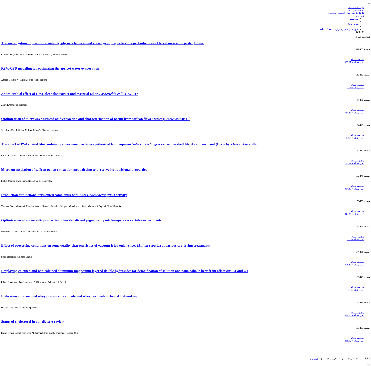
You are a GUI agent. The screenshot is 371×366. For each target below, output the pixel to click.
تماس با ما (353, 24)
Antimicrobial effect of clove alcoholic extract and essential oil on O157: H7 (69, 94)
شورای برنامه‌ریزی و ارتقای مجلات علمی (338, 29)
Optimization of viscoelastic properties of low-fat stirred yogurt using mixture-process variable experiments (81, 220)
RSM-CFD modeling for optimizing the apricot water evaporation (50, 68)
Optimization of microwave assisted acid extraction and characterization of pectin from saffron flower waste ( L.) (95, 119)
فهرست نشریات (356, 7)
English (360, 32)
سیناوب (314, 358)
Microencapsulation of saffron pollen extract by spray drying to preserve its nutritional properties (74, 169)
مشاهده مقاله (357, 59)
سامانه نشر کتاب (356, 10)
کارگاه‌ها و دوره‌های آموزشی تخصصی (346, 13)
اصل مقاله (354, 62)
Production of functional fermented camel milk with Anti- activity (64, 195)
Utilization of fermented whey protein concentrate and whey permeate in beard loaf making (69, 296)
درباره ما (360, 15)
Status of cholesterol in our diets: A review (32, 321)
